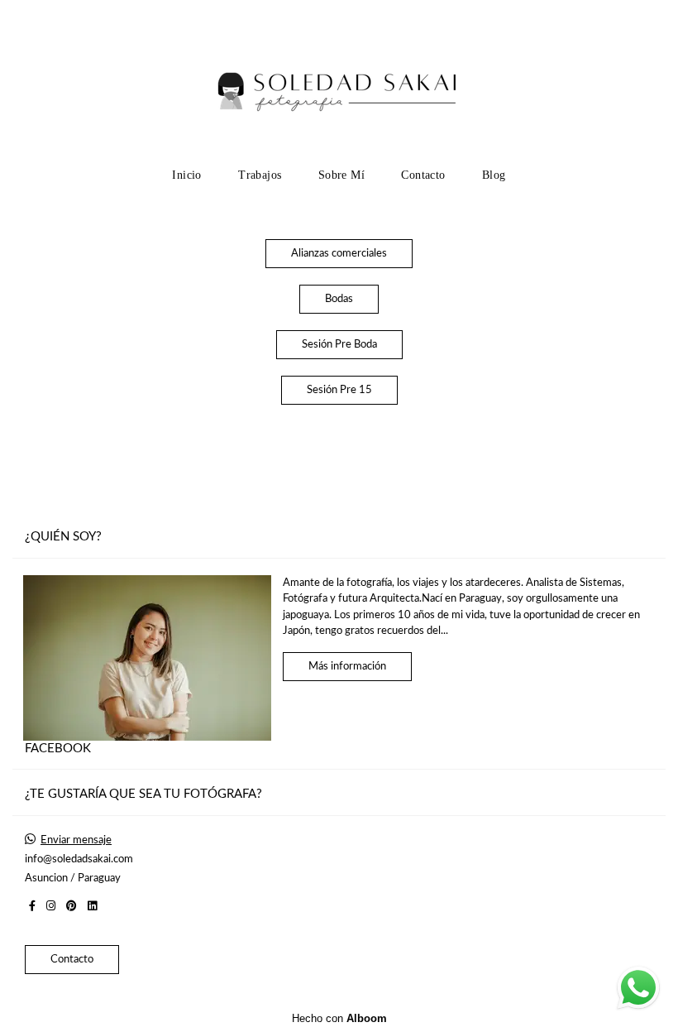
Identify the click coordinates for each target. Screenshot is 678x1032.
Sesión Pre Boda (339, 344)
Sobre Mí (341, 175)
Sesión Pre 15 (339, 390)
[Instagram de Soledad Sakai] (50, 906)
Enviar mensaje (76, 840)
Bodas (339, 299)
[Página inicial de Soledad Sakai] (339, 78)
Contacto (423, 175)
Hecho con (339, 1018)
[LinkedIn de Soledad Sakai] (92, 906)
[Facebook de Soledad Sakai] (32, 906)
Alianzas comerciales (339, 253)
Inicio (186, 175)
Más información (347, 666)
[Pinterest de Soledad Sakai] (71, 906)
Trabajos (259, 175)
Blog (494, 175)
